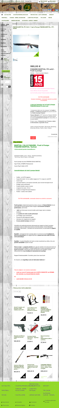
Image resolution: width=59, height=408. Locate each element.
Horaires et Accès (5, 71)
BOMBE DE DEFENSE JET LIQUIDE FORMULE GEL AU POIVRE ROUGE (46, 310)
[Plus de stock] (49, 375)
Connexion (42, 2)
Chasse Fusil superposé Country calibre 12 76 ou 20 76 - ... (32, 366)
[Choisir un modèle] (23, 318)
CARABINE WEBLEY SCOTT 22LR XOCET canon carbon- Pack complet (46, 366)
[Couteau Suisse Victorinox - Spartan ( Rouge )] (33, 328)
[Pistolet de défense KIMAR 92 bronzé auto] (19, 328)
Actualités (19, 402)
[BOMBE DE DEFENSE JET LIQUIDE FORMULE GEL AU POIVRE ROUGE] (46, 299)
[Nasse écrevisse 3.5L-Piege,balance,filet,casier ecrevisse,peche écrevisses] (46, 328)
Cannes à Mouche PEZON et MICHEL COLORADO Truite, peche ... (19, 367)
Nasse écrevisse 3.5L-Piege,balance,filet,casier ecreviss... (47, 337)
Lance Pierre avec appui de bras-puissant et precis (32, 309)
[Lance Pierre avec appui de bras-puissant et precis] (33, 299)
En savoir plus (54, 134)
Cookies (33, 405)
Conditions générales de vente (50, 401)
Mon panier (53, 1)
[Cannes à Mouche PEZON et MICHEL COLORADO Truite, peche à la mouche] (19, 357)
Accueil (19, 23)
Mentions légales (20, 405)
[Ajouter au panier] (36, 318)
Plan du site (6, 405)
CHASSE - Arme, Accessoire (27, 23)
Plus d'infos (18, 142)
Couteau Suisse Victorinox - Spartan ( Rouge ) (32, 338)
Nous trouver (5, 402)
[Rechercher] (9, 87)
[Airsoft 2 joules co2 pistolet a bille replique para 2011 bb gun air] (19, 299)
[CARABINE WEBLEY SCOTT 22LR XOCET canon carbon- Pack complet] (46, 357)
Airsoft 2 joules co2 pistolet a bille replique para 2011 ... (19, 308)
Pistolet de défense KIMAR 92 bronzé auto (19, 337)
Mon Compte (44, 1)
